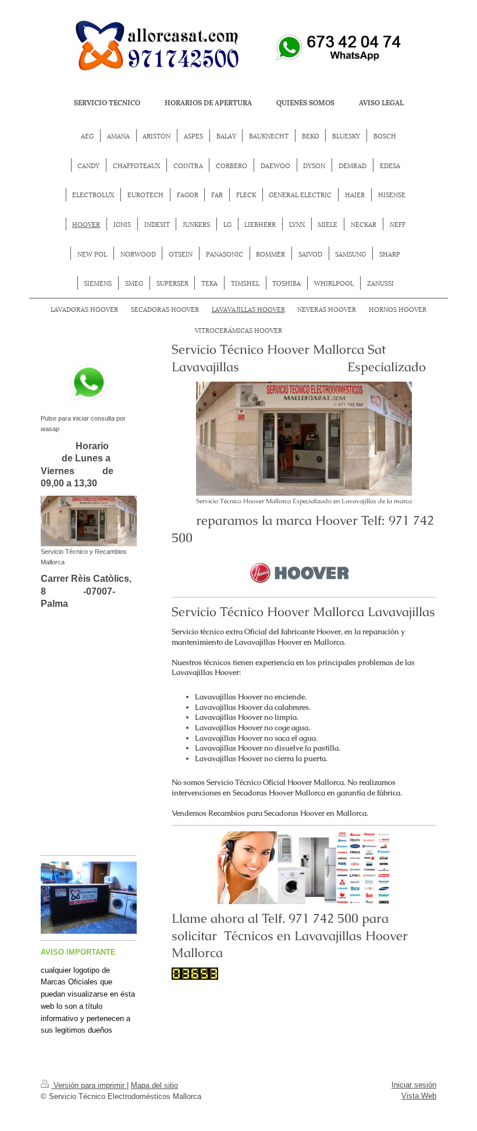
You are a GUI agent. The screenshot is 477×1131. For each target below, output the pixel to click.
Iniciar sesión (413, 1084)
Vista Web (418, 1095)
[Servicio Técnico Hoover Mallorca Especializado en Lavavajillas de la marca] (304, 439)
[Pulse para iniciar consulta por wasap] (89, 383)
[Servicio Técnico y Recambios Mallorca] (89, 521)
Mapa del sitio (154, 1085)
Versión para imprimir (89, 1085)
